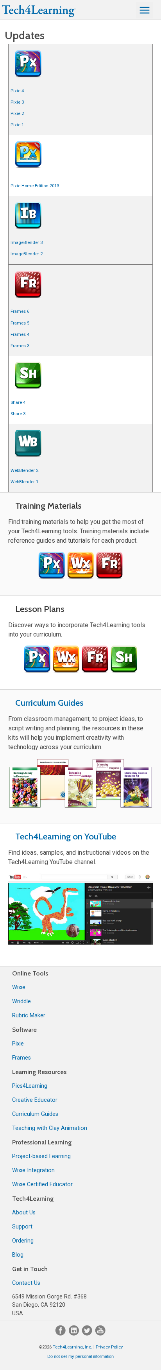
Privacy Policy (109, 1347)
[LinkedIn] (74, 1334)
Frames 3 (20, 345)
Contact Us (26, 1283)
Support (22, 1226)
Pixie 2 (17, 113)
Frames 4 (20, 334)
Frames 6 (20, 311)
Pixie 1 (17, 124)
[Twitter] (88, 1334)
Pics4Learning (29, 1086)
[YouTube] (100, 1334)
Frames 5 (20, 323)
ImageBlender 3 (27, 242)
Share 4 (18, 402)
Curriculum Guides (49, 702)
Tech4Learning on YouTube (65, 836)
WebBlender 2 (24, 470)
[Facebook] (61, 1334)
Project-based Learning (41, 1156)
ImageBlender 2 (27, 253)
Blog (17, 1255)
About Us (24, 1212)
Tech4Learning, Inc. (72, 1347)
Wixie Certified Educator (42, 1184)
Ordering (23, 1240)
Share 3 (18, 413)
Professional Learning (42, 1142)
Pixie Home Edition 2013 (35, 185)
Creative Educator (34, 1100)
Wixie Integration (33, 1170)
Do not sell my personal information (80, 1356)
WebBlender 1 (24, 481)
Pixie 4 (17, 90)
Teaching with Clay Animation (49, 1128)
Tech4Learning (33, 1198)
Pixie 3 (17, 102)
